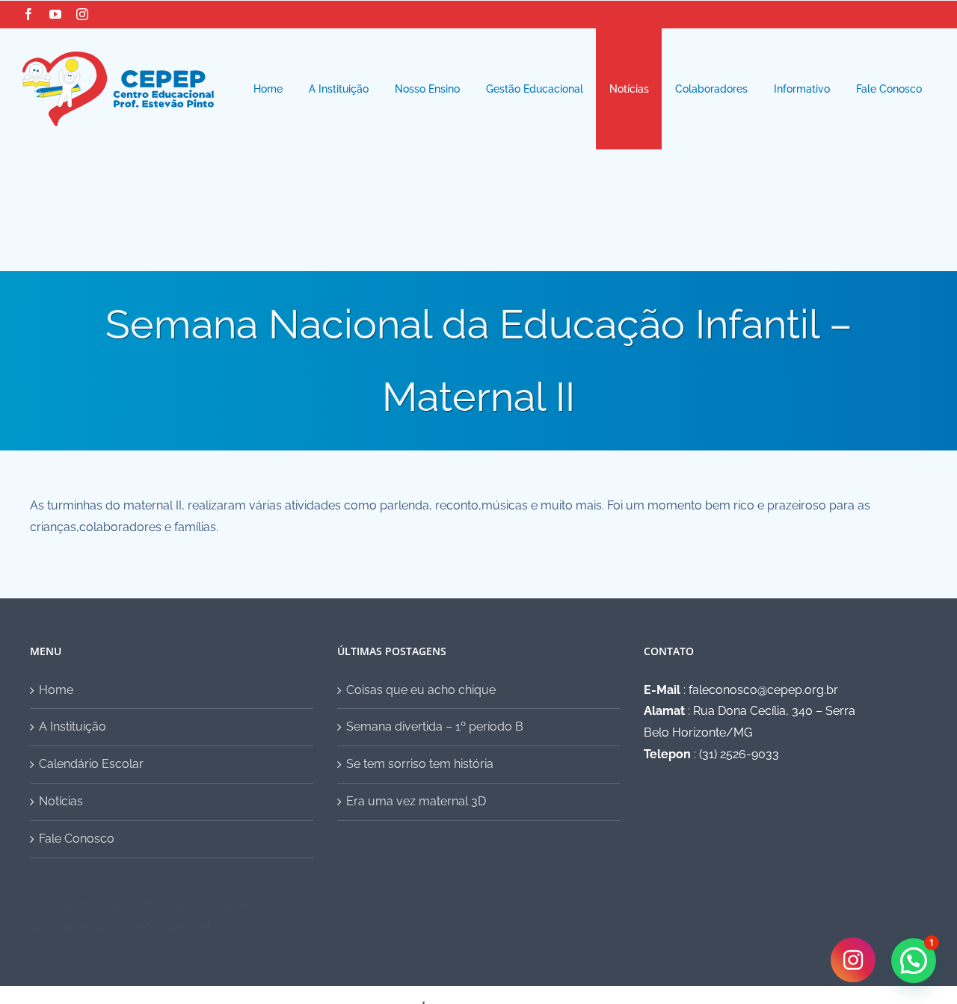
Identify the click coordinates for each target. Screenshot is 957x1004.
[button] (913, 960)
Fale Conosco (76, 838)
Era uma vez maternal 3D (416, 801)
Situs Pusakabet (482, 868)
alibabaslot (121, 906)
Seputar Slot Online (452, 890)
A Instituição (72, 726)
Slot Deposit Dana (386, 868)
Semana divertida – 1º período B (434, 726)
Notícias (61, 801)
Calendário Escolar (91, 764)
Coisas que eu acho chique (421, 690)
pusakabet (59, 906)
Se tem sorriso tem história (419, 764)
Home (56, 690)
